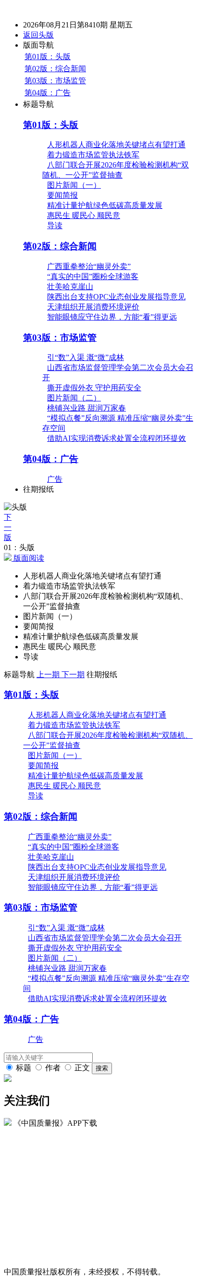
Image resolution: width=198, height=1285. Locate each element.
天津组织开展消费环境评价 (93, 307)
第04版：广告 (48, 93)
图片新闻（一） (74, 185)
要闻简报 (62, 195)
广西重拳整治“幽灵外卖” (89, 266)
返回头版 (38, 35)
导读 (54, 225)
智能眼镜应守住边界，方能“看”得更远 (112, 317)
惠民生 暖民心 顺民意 (83, 215)
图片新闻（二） (74, 398)
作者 (53, 1068)
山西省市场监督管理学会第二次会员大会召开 (105, 938)
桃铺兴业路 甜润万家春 (86, 408)
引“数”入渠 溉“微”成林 (85, 357)
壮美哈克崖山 (70, 287)
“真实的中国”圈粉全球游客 (92, 276)
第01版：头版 (48, 56)
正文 (82, 1068)
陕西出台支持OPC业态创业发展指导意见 (116, 297)
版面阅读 (28, 558)
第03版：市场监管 (55, 81)
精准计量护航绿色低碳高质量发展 (104, 205)
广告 (54, 479)
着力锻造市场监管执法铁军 (93, 155)
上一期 (49, 674)
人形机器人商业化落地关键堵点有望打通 (116, 145)
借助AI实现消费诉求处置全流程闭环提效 (116, 438)
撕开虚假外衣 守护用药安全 (94, 388)
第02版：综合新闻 (55, 68)
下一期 (73, 674)
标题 (23, 1068)
